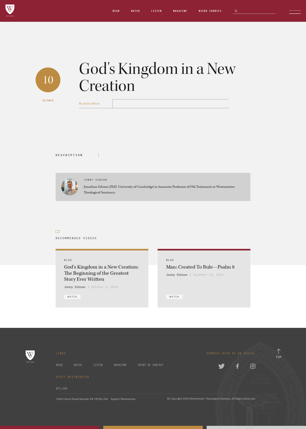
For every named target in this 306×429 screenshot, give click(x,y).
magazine (120, 365)
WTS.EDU (61, 388)
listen (98, 365)
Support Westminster (123, 398)
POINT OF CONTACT (151, 365)
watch (78, 365)
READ (59, 365)
